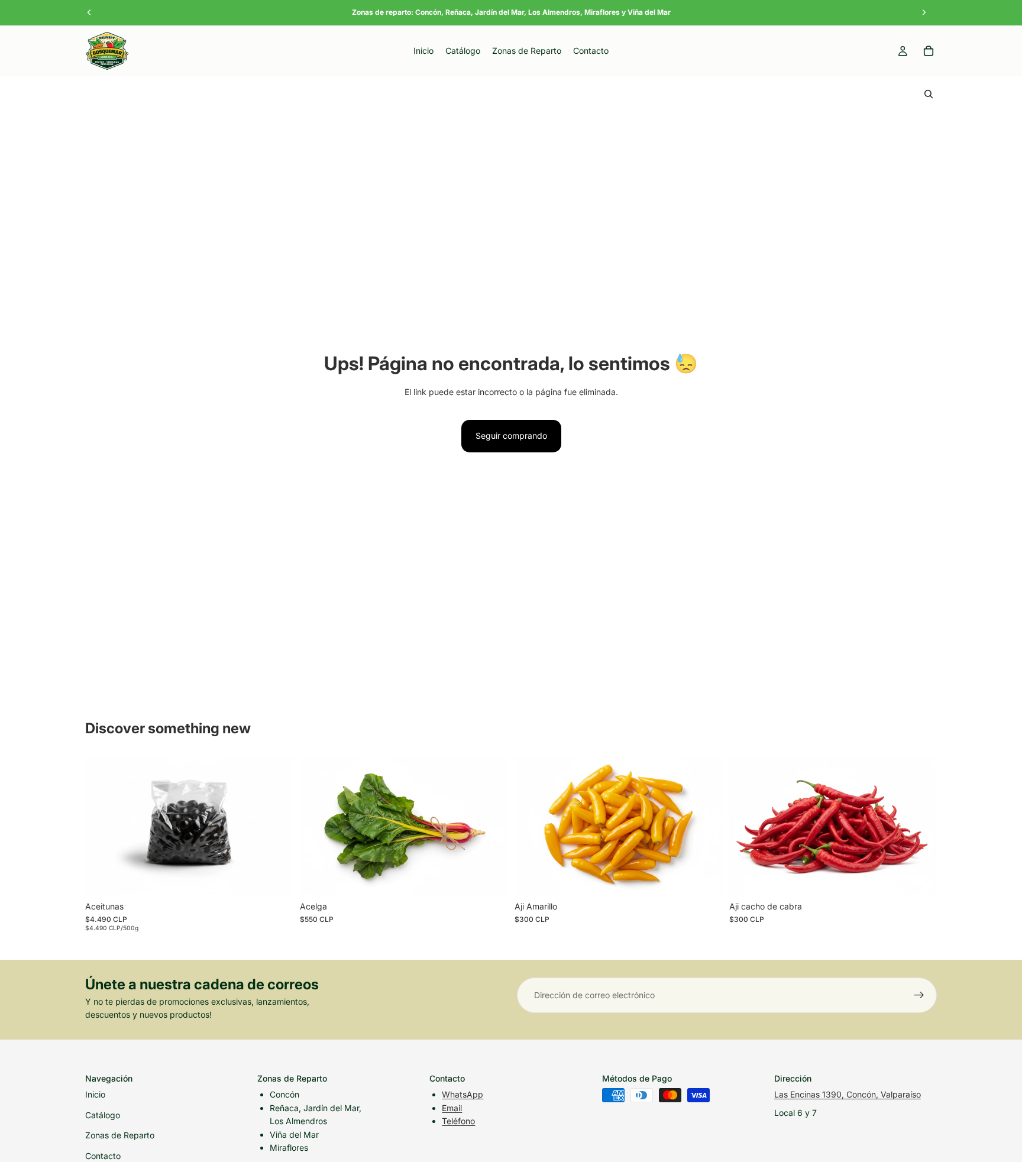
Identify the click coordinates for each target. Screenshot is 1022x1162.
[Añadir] (274, 877)
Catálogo (102, 1115)
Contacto (103, 1156)
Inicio (95, 1094)
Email (452, 1108)
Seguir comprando (511, 436)
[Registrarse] (919, 995)
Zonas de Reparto (119, 1135)
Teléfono (458, 1121)
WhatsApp (462, 1094)
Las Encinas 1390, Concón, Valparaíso (847, 1094)
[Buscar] (929, 94)
